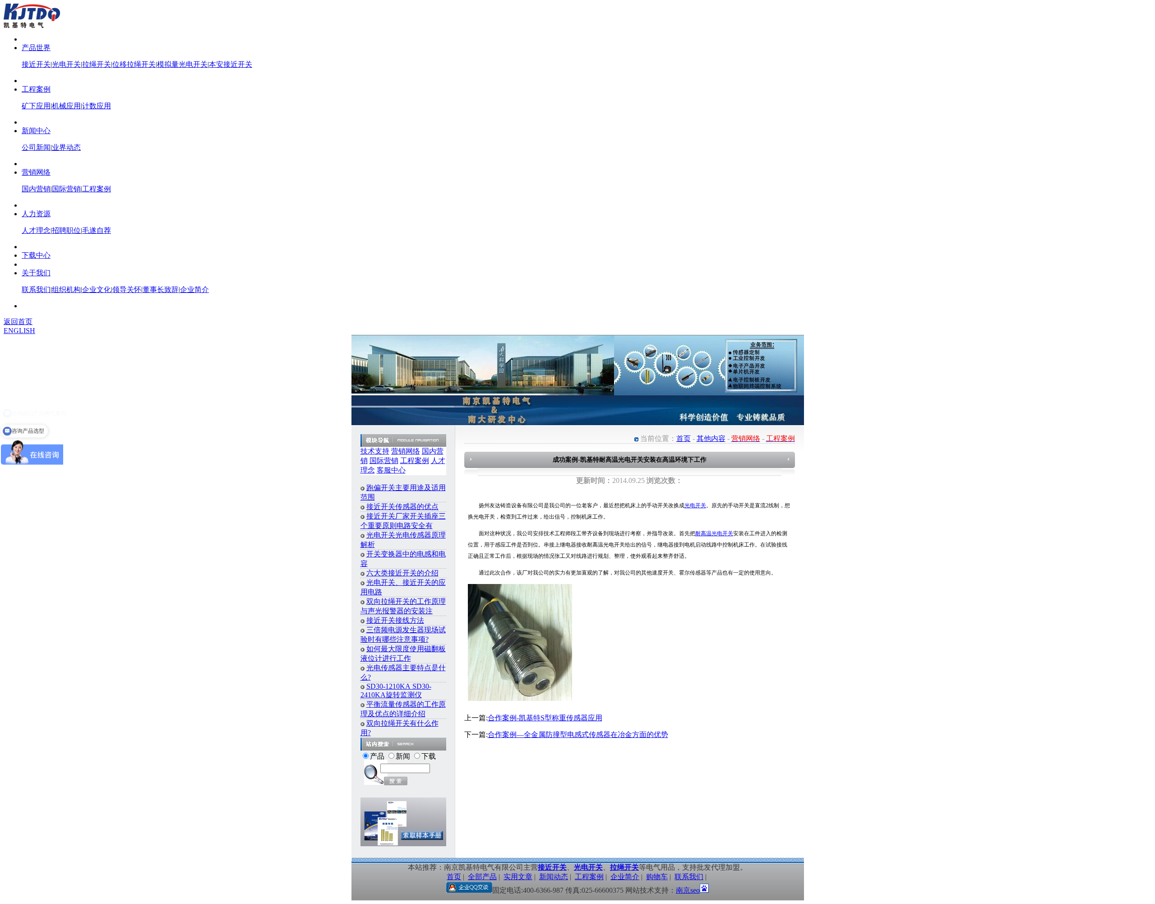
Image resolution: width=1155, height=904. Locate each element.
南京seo (688, 890)
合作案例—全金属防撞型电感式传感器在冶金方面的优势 (578, 734)
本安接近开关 (230, 64)
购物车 (657, 877)
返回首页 (18, 321)
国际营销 (66, 189)
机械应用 (66, 106)
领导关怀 (126, 289)
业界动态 (66, 147)
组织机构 (66, 289)
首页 (683, 438)
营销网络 (36, 172)
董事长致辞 (161, 289)
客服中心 (391, 470)
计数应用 (96, 106)
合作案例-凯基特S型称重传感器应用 (545, 718)
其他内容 (711, 438)
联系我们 (36, 289)
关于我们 (36, 273)
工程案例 (36, 89)
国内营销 (36, 189)
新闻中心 (36, 130)
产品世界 (36, 47)
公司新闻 (36, 147)
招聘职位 (66, 230)
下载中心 (36, 255)
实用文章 (518, 877)
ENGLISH (19, 330)
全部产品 (482, 877)
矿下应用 (36, 106)
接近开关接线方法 (395, 620)
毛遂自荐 (96, 230)
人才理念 (36, 230)
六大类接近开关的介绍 (402, 573)
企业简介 (194, 289)
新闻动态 (553, 877)
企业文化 (96, 289)
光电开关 (66, 64)
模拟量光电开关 (182, 64)
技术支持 (374, 451)
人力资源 (36, 214)
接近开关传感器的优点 (402, 506)
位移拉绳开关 (134, 64)
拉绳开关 (96, 64)
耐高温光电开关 (714, 533)
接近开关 (36, 64)
